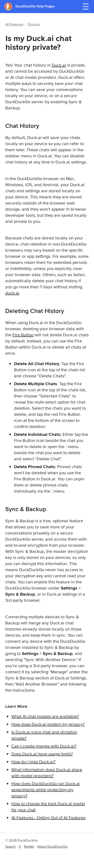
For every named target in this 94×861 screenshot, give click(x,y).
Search (10, 846)
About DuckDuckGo (52, 846)
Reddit (29, 846)
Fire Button (23, 335)
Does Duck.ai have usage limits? (42, 754)
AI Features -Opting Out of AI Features (48, 817)
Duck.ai (34, 24)
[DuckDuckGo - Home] (10, 6)
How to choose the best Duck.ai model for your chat (48, 806)
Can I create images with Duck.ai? (43, 746)
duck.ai (12, 293)
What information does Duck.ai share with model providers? (46, 772)
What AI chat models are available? (45, 716)
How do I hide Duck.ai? (33, 761)
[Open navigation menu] (86, 6)
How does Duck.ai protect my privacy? (48, 724)
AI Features (14, 24)
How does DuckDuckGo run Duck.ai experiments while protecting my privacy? (45, 789)
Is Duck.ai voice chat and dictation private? (44, 735)
